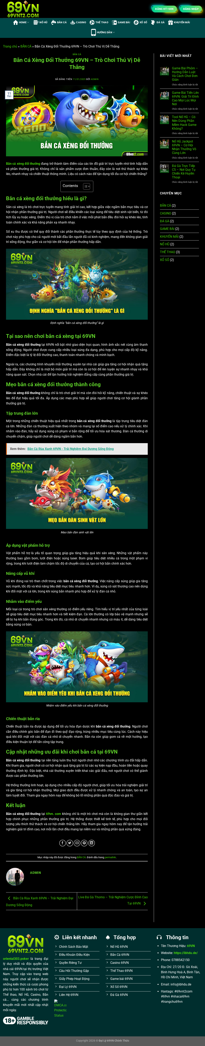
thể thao (101, 22)
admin (94, 79)
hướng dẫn (104, 32)
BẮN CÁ (25, 46)
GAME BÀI (167, 229)
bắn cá (62, 22)
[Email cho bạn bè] (77, 843)
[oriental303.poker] (23, 9)
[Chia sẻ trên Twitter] (69, 843)
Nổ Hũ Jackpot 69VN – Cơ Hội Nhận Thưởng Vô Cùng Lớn (184, 147)
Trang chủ (10, 46)
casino (81, 22)
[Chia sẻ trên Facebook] (62, 843)
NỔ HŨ (164, 244)
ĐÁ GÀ (164, 221)
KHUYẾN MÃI (169, 237)
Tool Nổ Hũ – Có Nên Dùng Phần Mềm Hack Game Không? (184, 122)
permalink (110, 857)
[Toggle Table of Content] (84, 186)
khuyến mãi (182, 22)
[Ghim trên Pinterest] (84, 843)
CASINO (165, 213)
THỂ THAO (167, 252)
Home (22, 22)
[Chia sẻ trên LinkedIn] (91, 843)
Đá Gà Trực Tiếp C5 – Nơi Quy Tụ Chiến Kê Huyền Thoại (183, 171)
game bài (124, 22)
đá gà (161, 22)
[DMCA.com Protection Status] (60, 1008)
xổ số (143, 22)
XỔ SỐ (164, 260)
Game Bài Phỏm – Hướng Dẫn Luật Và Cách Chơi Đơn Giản (185, 74)
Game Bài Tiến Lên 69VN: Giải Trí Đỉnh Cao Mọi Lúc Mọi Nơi (185, 98)
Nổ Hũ (43, 22)
